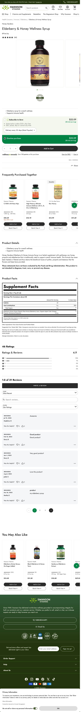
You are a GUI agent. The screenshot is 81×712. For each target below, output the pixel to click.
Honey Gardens (7, 24)
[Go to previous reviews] (29, 510)
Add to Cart (13, 224)
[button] (40, 358)
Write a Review (40, 386)
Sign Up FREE (66, 154)
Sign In (76, 154)
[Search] (46, 8)
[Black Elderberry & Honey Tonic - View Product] (37, 565)
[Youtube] (37, 679)
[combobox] (37, 8)
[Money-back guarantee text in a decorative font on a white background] (55, 636)
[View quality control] (40, 636)
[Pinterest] (43, 679)
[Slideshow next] (74, 205)
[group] (40, 63)
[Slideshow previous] (5, 205)
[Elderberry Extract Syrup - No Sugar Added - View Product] (13, 565)
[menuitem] (22, 14)
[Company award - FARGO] (25, 636)
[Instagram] (32, 679)
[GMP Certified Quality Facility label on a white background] (47, 636)
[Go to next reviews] (51, 510)
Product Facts (9, 278)
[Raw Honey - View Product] (58, 205)
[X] (48, 679)
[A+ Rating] (33, 636)
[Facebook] (26, 679)
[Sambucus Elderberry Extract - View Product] (61, 565)
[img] (40, 100)
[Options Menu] (75, 426)
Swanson (42, 688)
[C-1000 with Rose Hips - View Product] (13, 205)
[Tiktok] (53, 679)
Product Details (10, 243)
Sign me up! (67, 649)
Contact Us (39, 2)
